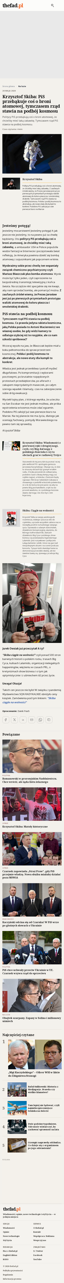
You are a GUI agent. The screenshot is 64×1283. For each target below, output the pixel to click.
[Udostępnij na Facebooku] (5, 719)
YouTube (37, 1259)
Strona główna (8, 86)
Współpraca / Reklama (43, 1236)
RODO (5, 1259)
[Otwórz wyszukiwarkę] (51, 5)
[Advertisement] (32, 44)
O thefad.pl (38, 1228)
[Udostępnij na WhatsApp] (40, 719)
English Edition (10, 1255)
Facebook (37, 1255)
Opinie (6, 1232)
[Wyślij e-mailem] (31, 719)
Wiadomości (9, 1228)
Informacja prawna (12, 1279)
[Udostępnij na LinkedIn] (23, 719)
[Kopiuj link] (49, 719)
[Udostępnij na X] (14, 719)
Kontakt (37, 1232)
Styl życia (7, 1240)
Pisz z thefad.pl (10, 1251)
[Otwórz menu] (58, 5)
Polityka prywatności (13, 1270)
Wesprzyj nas (39, 1240)
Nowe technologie (11, 1236)
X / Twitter (38, 1251)
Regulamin (8, 1274)
